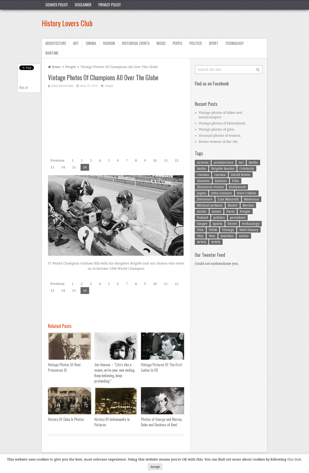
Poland (202, 217)
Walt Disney (248, 230)
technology (250, 224)
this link (294, 459)
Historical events (136, 43)
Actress (203, 162)
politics (219, 217)
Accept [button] (155, 466)
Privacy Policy (109, 4)
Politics (195, 43)
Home (56, 67)
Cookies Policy (56, 4)
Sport (213, 43)
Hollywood (237, 187)
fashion (221, 181)
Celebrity (247, 168)
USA (200, 230)
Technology (234, 43)
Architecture (55, 43)
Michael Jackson (210, 205)
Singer (202, 224)
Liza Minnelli (228, 199)
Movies (248, 205)
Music (161, 43)
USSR (213, 230)
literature (204, 199)
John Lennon (221, 193)
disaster (203, 181)
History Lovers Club (67, 23)
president (237, 217)
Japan (201, 193)
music (202, 211)
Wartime (51, 53)
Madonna (251, 199)
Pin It (23, 88)
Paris (230, 211)
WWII (201, 242)
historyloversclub (62, 85)
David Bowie (240, 175)
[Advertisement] (184, 23)
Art (76, 43)
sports (217, 224)
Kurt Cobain (246, 193)
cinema (220, 175)
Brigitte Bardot (222, 168)
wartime (227, 236)
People (177, 43)
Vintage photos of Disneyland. (222, 123)
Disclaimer (83, 4)
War (200, 236)
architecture (223, 162)
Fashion (109, 43)
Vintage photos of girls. (217, 129)
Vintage (228, 230)
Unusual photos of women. (220, 135)
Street (232, 224)
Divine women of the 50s (218, 141)
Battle (253, 162)
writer (244, 236)
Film (235, 181)
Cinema (91, 43)
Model (233, 205)
